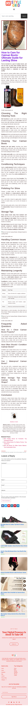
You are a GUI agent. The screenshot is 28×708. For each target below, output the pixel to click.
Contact (2, 676)
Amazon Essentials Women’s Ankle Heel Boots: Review (13, 572)
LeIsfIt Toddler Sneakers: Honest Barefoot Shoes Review (14, 546)
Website (3, 490)
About (2, 670)
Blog (2, 674)
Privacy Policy (4, 677)
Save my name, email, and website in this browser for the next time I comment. (13, 497)
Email (3, 485)
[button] (14, 9)
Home (2, 668)
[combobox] (10, 16)
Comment (4, 463)
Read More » (3, 527)
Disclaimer (3, 672)
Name (3, 479)
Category (3, 679)
